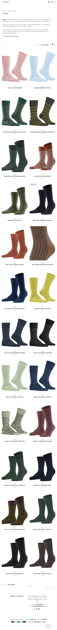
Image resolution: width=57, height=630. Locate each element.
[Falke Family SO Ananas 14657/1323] (42, 287)
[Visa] (15, 622)
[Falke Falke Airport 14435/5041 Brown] (42, 552)
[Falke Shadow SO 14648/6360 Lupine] (42, 464)
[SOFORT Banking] (36, 622)
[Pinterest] (39, 609)
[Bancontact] (33, 622)
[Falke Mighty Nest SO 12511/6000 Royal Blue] (14, 155)
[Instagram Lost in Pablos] (36, 609)
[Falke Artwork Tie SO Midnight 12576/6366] (14, 332)
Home (4, 11)
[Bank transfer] (21, 622)
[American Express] (18, 622)
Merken (10, 11)
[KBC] (44, 622)
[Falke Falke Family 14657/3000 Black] (14, 552)
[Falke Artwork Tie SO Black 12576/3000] (42, 332)
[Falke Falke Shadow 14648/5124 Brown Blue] (42, 243)
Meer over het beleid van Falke (11, 36)
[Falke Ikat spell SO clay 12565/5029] (42, 155)
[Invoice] (27, 622)
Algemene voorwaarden (16, 596)
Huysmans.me (44, 619)
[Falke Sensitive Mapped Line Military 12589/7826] (42, 111)
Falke (15, 11)
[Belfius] (41, 622)
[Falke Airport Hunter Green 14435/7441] (42, 508)
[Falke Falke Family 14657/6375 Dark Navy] (42, 199)
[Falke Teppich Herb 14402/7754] (14, 199)
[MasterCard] (13, 622)
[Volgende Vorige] (31, 586)
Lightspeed (32, 619)
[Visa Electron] (38, 622)
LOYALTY (48, 626)
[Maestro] (24, 622)
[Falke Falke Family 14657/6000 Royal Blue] (14, 287)
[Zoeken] (52, 2)
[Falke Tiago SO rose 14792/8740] (14, 67)
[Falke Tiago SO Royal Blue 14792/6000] (42, 376)
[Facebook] (34, 609)
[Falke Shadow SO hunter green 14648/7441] (14, 464)
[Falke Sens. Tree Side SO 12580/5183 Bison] (14, 508)
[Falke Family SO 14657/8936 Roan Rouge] (42, 420)
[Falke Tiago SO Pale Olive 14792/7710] (14, 376)
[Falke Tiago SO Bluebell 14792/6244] (42, 67)
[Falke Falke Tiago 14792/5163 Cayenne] (14, 243)
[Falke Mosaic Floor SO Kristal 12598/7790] (14, 420)
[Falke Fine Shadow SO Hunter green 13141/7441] (14, 111)
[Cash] (30, 622)
